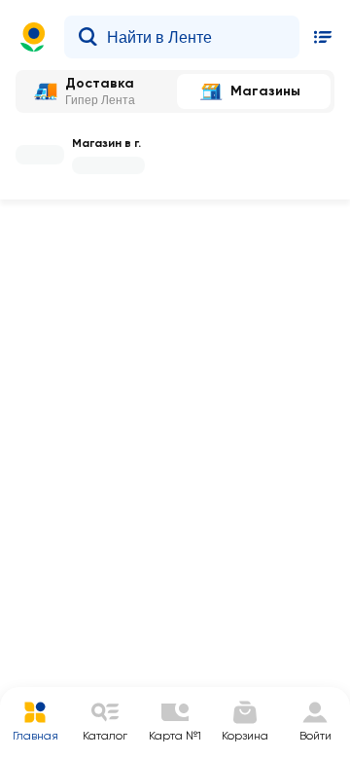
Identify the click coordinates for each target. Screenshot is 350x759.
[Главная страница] (33, 36)
